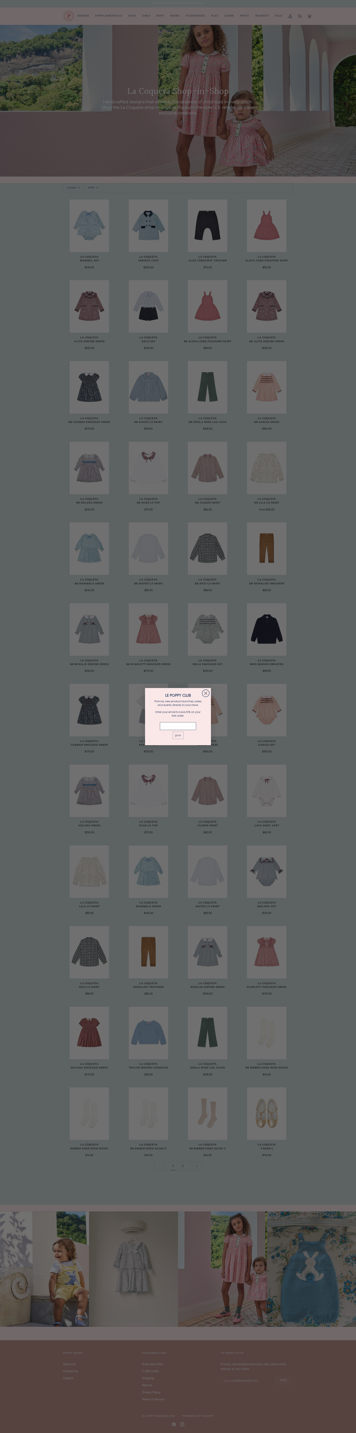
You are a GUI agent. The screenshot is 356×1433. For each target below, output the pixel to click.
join (178, 735)
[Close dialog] (205, 693)
